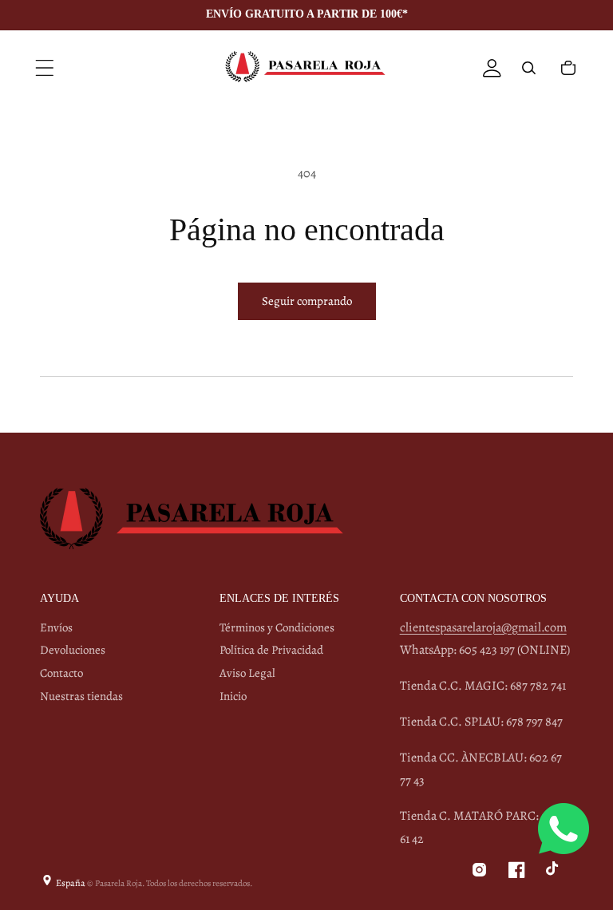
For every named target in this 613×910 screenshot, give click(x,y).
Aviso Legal (247, 673)
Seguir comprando (307, 301)
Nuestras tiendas (81, 696)
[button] (44, 67)
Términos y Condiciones (276, 627)
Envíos (56, 627)
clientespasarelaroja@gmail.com (483, 627)
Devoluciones (72, 650)
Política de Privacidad (271, 650)
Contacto (61, 673)
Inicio (233, 696)
